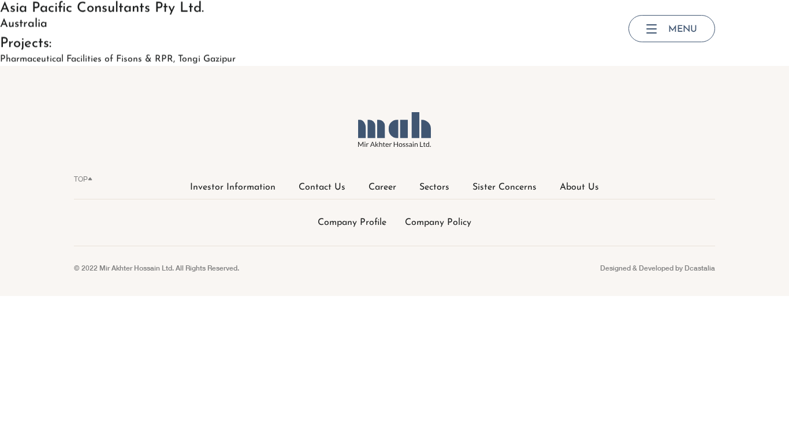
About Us (579, 187)
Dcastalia (699, 268)
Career (382, 187)
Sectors (434, 187)
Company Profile (352, 222)
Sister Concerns (504, 187)
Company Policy (438, 222)
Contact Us (322, 187)
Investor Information (233, 187)
